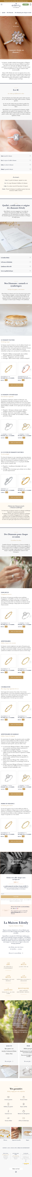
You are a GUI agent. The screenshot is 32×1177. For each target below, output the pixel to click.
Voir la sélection (16, 385)
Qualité (3, 12)
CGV (9, 1147)
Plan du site (13, 1147)
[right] (30, 369)
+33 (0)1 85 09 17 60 (25, 1154)
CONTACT (5, 1147)
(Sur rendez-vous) (16, 1155)
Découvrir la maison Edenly (15, 953)
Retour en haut (16, 1168)
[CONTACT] (28, 4)
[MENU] (2, 4)
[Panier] (30, 4)
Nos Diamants (10, 12)
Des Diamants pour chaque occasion (23, 12)
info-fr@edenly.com (26, 1156)
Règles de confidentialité (23, 1147)
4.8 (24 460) (25, 1164)
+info (21, 901)
